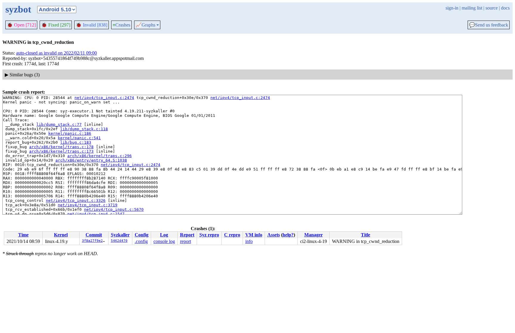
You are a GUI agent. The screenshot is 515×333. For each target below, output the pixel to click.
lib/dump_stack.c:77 (59, 124)
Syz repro (209, 234)
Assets (273, 234)
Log (164, 234)
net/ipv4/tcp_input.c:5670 (114, 209)
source (491, 7)
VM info (253, 234)
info (249, 241)
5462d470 (119, 241)
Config (141, 234)
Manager (313, 234)
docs (505, 7)
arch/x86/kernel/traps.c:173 (61, 151)
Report (187, 234)
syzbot (18, 9)
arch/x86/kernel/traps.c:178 (61, 147)
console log (164, 241)
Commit (94, 234)
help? (288, 234)
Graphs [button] (145, 25)
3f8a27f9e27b (94, 241)
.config (141, 241)
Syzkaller (120, 234)
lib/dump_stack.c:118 (84, 129)
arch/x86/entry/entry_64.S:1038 (91, 160)
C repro (232, 234)
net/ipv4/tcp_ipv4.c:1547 (96, 214)
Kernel (61, 234)
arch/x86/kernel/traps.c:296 (99, 156)
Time (23, 234)
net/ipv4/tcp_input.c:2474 (104, 97)
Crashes (121, 24)
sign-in (452, 7)
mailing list (472, 7)
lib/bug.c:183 (75, 142)
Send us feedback (488, 25)
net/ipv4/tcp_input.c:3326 (76, 200)
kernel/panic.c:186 (69, 133)
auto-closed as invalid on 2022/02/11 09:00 (56, 52)
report (185, 241)
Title (365, 234)
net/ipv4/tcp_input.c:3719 (87, 205)
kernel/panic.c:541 (79, 138)
